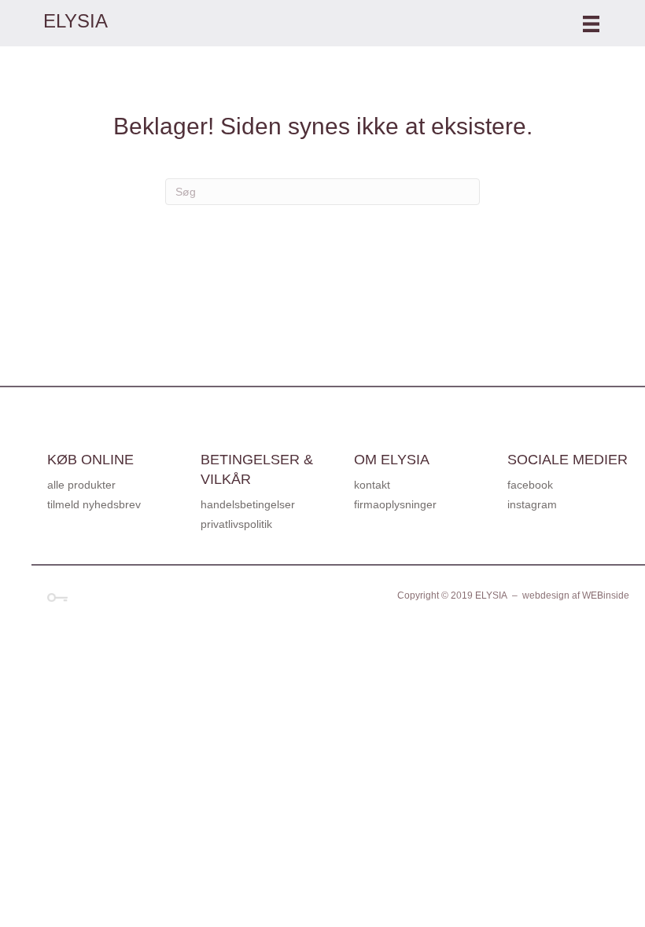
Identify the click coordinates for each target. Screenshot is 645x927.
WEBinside (605, 595)
